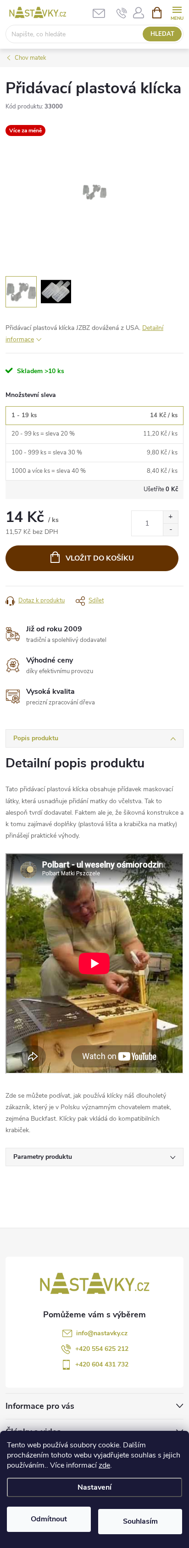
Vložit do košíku (100, 558)
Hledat (162, 34)
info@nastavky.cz (102, 1333)
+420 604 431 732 (101, 1364)
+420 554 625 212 (101, 1348)
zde (104, 1465)
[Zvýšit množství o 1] (170, 517)
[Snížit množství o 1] (170, 529)
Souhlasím (140, 1521)
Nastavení (94, 1487)
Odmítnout (49, 1519)
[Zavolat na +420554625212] (122, 13)
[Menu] (177, 12)
